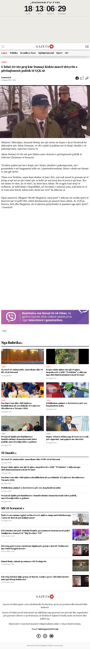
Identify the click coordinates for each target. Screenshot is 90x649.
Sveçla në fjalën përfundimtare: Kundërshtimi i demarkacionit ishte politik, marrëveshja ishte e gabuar (19, 439)
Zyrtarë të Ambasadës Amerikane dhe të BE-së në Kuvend (22, 371)
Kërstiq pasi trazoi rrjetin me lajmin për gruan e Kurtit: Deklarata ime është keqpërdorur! (34, 547)
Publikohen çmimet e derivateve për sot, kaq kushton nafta (67, 404)
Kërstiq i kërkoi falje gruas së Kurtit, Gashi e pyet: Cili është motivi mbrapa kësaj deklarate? (35, 578)
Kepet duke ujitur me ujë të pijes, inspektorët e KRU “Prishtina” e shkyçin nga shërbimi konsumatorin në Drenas (66, 372)
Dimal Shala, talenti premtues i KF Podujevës (24, 561)
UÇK (4, 331)
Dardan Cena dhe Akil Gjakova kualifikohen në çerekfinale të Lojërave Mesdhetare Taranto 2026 (20, 406)
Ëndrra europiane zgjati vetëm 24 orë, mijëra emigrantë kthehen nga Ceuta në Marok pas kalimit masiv (36, 516)
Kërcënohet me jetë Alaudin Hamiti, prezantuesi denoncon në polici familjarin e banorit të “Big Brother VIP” (35, 532)
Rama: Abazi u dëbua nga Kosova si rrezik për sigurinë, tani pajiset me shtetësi (67, 438)
